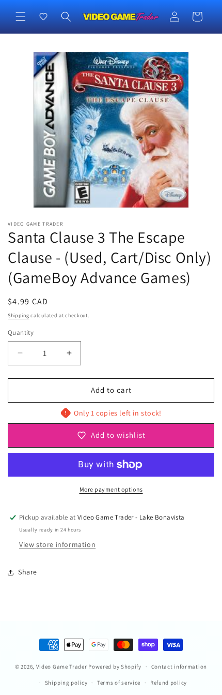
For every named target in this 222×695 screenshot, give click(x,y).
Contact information (179, 666)
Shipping (18, 315)
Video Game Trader (61, 666)
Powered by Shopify (114, 666)
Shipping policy (66, 682)
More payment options (111, 489)
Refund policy (168, 682)
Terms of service (118, 682)
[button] (20, 16)
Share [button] (27, 571)
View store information (57, 544)
